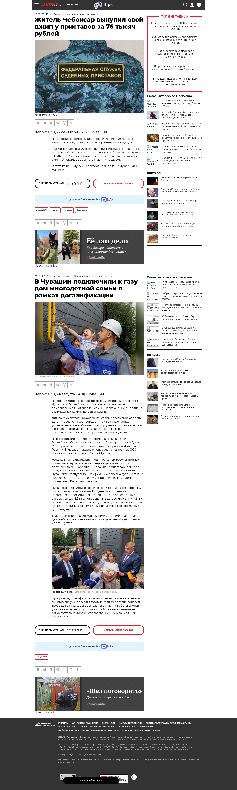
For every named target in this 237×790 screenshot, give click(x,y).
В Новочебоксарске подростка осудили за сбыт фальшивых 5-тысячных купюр (174, 53)
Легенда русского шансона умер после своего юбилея (179, 201)
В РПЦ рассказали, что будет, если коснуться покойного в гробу (179, 224)
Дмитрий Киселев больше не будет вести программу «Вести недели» (180, 190)
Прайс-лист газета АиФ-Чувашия (135, 727)
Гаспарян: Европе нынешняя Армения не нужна (176, 236)
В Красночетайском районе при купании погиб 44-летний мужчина (174, 68)
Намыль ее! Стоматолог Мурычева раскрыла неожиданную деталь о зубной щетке (180, 342)
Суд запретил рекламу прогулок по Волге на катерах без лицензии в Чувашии (174, 40)
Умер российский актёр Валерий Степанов (179, 179)
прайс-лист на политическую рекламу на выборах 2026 (88, 730)
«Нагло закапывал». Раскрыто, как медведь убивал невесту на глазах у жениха (181, 307)
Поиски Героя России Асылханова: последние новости (180, 360)
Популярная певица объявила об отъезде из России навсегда (178, 213)
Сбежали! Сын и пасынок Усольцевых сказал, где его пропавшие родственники (182, 161)
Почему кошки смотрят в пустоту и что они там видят (180, 417)
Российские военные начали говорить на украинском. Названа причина (179, 396)
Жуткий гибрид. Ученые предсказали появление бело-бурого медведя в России (182, 126)
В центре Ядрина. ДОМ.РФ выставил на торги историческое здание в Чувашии (174, 26)
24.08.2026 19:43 (43, 276)
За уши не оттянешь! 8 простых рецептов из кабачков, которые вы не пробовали (182, 138)
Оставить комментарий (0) (118, 183)
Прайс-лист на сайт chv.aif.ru (97, 727)
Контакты (63, 723)
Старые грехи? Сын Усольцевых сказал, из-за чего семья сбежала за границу (181, 149)
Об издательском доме (85, 723)
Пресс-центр (108, 723)
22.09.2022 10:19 (43, 14)
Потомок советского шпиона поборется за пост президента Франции (177, 407)
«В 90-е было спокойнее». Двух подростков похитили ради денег (180, 317)
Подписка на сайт (67, 727)
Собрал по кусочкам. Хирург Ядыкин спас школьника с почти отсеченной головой (182, 296)
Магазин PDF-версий (130, 723)
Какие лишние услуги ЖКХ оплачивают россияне (175, 371)
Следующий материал (91, 780)
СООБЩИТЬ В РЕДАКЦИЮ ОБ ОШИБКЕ (141, 730)
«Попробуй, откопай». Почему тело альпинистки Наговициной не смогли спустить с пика (181, 115)
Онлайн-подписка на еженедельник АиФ (168, 723)
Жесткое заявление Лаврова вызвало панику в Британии (181, 383)
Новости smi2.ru (46, 265)
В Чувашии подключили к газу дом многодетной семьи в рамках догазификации (174, 81)
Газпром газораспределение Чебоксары (57, 376)
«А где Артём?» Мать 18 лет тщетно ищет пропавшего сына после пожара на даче (181, 285)
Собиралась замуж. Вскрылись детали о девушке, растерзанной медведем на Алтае (180, 330)
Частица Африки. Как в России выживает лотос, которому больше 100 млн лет (181, 103)
